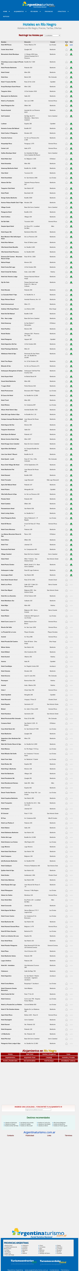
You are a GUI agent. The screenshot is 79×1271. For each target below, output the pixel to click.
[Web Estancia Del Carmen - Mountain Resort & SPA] (71, 257)
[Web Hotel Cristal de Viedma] (71, 273)
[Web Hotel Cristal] (71, 73)
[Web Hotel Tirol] (71, 545)
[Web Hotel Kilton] (71, 541)
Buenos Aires (8, 1245)
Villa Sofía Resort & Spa (9, 494)
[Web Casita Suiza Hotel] (71, 50)
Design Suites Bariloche (9, 198)
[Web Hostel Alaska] (71, 334)
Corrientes (42, 1247)
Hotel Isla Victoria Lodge (9, 276)
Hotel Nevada (5, 290)
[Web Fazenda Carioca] (71, 139)
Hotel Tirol (4, 544)
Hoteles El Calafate (25, 1124)
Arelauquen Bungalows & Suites (11, 371)
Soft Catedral (5, 116)
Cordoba (24, 1247)
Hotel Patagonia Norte (8, 518)
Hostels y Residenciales (10, 1061)
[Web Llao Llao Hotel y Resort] (71, 455)
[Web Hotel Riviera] (71, 406)
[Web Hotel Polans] (71, 490)
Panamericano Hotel (7, 508)
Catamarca (25, 1245)
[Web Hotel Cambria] (71, 504)
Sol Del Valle (5, 221)
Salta (23, 1252)
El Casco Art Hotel (7, 395)
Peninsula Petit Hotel (8, 549)
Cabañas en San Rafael (44, 1124)
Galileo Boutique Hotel (8, 153)
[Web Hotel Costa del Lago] (71, 268)
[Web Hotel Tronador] (71, 481)
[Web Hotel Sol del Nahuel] (71, 314)
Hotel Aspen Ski (6, 232)
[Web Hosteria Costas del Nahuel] (71, 129)
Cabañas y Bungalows (49, 1054)
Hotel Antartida (6, 163)
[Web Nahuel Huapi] (71, 263)
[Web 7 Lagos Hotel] (71, 387)
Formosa (24, 1248)
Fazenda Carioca (6, 138)
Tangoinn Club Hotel (8, 188)
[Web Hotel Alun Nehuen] (71, 243)
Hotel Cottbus (5, 217)
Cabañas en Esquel (10, 1124)
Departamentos (10, 1057)
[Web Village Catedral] (71, 555)
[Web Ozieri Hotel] (71, 560)
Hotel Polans (5, 489)
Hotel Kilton (5, 540)
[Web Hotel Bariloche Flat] (71, 470)
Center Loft (5, 148)
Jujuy (41, 1248)
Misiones (42, 1250)
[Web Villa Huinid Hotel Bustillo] (71, 248)
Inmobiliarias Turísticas (68, 1061)
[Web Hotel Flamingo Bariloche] (71, 350)
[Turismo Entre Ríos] (23, 1268)
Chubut (59, 1245)
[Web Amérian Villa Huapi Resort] (71, 310)
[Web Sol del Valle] (71, 222)
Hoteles (10, 1054)
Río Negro (8, 1252)
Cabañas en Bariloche (11, 1122)
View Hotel (4, 173)
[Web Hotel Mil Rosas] (71, 45)
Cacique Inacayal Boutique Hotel (12, 419)
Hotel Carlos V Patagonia (9, 133)
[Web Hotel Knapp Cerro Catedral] (71, 445)
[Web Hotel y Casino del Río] (71, 83)
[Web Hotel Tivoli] (71, 401)
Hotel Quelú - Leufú (7, 459)
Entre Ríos (59, 1247)
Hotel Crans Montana (8, 529)
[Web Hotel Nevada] (71, 291)
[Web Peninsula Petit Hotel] (71, 550)
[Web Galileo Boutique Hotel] (71, 154)
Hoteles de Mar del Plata (11, 1126)
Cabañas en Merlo (43, 1126)
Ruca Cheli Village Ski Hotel (10, 465)
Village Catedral (6, 554)
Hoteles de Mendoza (59, 1124)
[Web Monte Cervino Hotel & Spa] (71, 440)
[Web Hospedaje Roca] (71, 144)
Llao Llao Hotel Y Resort (9, 454)
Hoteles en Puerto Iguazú (60, 1126)
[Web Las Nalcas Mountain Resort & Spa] (71, 535)
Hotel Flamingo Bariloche (9, 349)
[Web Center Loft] (71, 149)
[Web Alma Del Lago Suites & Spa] (71, 415)
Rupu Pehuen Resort (8, 299)
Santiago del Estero (45, 1253)
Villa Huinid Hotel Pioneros (10, 252)
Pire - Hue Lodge (6, 318)
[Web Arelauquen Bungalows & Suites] (71, 371)
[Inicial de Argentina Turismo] (39, 7)
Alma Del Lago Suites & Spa (10, 414)
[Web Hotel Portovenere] (71, 391)
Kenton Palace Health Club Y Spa (12, 202)
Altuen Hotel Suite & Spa (9, 409)
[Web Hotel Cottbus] (71, 217)
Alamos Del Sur (6, 182)
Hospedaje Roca (6, 143)
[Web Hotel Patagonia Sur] (71, 106)
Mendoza (24, 1250)
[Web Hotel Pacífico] (71, 330)
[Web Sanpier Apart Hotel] (71, 227)
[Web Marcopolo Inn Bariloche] (71, 97)
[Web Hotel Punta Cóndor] (71, 565)
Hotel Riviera (5, 405)
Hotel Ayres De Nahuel (8, 434)
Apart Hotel (29, 1054)
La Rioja (7, 1250)
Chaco (41, 1245)
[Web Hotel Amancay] (71, 324)
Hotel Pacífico (5, 329)
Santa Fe (24, 1253)
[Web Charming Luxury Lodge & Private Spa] (71, 63)
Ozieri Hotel (5, 559)
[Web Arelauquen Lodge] (71, 571)
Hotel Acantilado (6, 178)
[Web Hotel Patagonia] (71, 340)
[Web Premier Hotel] (71, 500)
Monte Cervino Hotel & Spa (10, 439)
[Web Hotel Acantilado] (71, 178)
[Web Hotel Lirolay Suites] (71, 514)
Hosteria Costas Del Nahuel (10, 128)
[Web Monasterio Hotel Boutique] (71, 55)
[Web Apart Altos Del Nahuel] (71, 449)
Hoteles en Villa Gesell (26, 1126)
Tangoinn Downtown (8, 429)
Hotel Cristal (5, 72)
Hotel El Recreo (6, 523)
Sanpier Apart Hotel (7, 226)
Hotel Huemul (5, 475)
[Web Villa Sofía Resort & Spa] (71, 495)
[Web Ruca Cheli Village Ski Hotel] (71, 465)
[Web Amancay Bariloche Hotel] (71, 169)
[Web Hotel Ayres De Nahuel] (71, 435)
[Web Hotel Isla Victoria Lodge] (71, 277)
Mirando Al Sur (6, 366)
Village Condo (5, 207)
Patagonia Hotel (6, 212)
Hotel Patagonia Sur (7, 105)
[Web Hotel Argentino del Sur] (71, 345)
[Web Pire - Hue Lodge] (71, 319)
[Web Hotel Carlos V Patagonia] (71, 134)
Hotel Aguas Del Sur (7, 425)
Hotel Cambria (5, 503)
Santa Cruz (8, 1253)
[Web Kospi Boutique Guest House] (71, 87)
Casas (68, 1054)
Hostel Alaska (5, 333)
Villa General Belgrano (60, 1122)
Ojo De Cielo (5, 282)
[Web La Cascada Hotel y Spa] (71, 295)
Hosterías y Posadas (68, 1057)
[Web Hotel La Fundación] (71, 102)
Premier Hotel (5, 499)
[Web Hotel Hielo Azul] (71, 159)
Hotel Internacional (7, 304)
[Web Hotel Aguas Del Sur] (71, 426)
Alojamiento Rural (29, 1057)
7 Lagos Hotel (5, 386)
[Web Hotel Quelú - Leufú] (71, 460)
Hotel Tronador (6, 480)
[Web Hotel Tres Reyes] (71, 362)
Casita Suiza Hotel (7, 49)
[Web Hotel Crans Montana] (71, 530)
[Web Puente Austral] (71, 111)
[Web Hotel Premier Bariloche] (71, 68)
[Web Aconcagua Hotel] (71, 576)
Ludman (4, 123)
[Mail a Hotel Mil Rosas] (66, 45)
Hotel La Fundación (7, 101)
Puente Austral (6, 110)
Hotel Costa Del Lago (8, 267)
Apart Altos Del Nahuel (8, 448)
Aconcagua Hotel (7, 575)
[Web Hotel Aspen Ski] (71, 233)
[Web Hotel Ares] (71, 78)
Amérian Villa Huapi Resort (10, 309)
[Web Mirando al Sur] (71, 367)
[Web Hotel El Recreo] (71, 524)
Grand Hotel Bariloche (8, 381)
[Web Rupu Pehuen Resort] (71, 300)
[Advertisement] (39, 1078)
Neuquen (59, 1250)
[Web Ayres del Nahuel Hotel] (71, 485)
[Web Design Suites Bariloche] (71, 199)
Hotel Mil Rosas (6, 44)
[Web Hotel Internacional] (71, 305)
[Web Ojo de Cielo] (71, 283)
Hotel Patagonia (6, 339)
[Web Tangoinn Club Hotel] (71, 189)
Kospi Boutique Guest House (10, 86)
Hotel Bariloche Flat (7, 469)
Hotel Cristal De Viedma (9, 272)
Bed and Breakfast (29, 1061)
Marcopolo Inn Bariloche (9, 96)
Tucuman (59, 1253)
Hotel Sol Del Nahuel (8, 313)
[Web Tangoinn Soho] (71, 92)
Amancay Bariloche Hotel (9, 168)
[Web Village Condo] (71, 208)
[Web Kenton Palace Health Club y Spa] (71, 203)
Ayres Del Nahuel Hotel (8, 484)
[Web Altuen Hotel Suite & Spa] (71, 410)
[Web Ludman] (71, 124)
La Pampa (59, 1248)
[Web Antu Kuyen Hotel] (71, 377)
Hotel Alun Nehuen (7, 242)
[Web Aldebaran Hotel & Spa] (71, 354)
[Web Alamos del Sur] (71, 183)
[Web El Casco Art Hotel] (71, 396)
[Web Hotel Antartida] (71, 164)
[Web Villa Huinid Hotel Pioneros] (71, 253)
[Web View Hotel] (71, 174)
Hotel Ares (4, 77)
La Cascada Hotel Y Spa (9, 294)
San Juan (42, 1252)
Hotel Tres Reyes (6, 361)
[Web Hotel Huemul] (71, 476)
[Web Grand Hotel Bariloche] (71, 382)
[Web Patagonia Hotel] (71, 213)
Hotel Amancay (6, 323)
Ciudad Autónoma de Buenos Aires (10, 1247)
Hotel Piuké (5, 193)
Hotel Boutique (49, 1061)
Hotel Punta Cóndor (7, 564)
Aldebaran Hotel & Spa (8, 353)
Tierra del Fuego (9, 1255)
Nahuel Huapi (5, 262)
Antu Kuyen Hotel (7, 376)
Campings (49, 1057)
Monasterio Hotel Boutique (10, 54)
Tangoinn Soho (6, 91)
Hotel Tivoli (5, 400)
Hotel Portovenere (7, 390)
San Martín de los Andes (27, 1122)
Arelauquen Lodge (7, 570)
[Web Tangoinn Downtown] (71, 430)
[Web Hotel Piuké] (71, 194)
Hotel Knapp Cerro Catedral (10, 444)
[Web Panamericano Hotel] (71, 509)
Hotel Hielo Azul (6, 159)
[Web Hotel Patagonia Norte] (71, 519)
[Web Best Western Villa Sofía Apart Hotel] (71, 237)
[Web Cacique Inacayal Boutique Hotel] (71, 420)
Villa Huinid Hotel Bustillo (9, 247)
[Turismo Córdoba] (53, 1268)
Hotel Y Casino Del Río (8, 82)
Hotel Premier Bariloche (9, 67)
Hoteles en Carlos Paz (44, 1122)
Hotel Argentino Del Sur (9, 344)
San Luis (59, 1252)
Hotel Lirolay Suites (7, 513)
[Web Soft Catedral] (71, 117)
